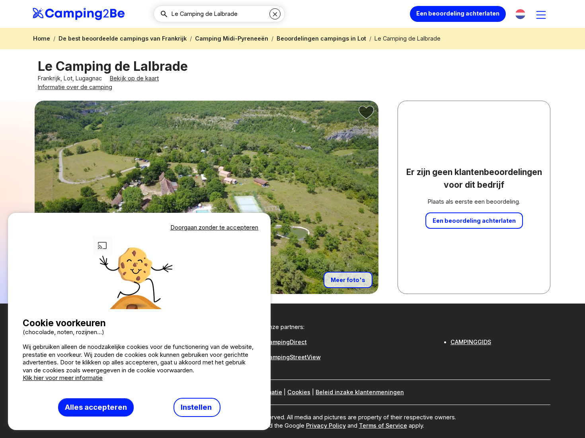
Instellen (197, 407)
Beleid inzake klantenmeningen (360, 392)
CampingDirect (286, 342)
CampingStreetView (293, 357)
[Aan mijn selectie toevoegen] (366, 113)
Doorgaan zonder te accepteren (214, 227)
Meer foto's (348, 279)
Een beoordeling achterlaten (457, 13)
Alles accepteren (96, 407)
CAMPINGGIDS (470, 342)
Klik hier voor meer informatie (63, 378)
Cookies (298, 392)
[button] (520, 14)
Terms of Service (383, 425)
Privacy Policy (326, 425)
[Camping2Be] (78, 13)
